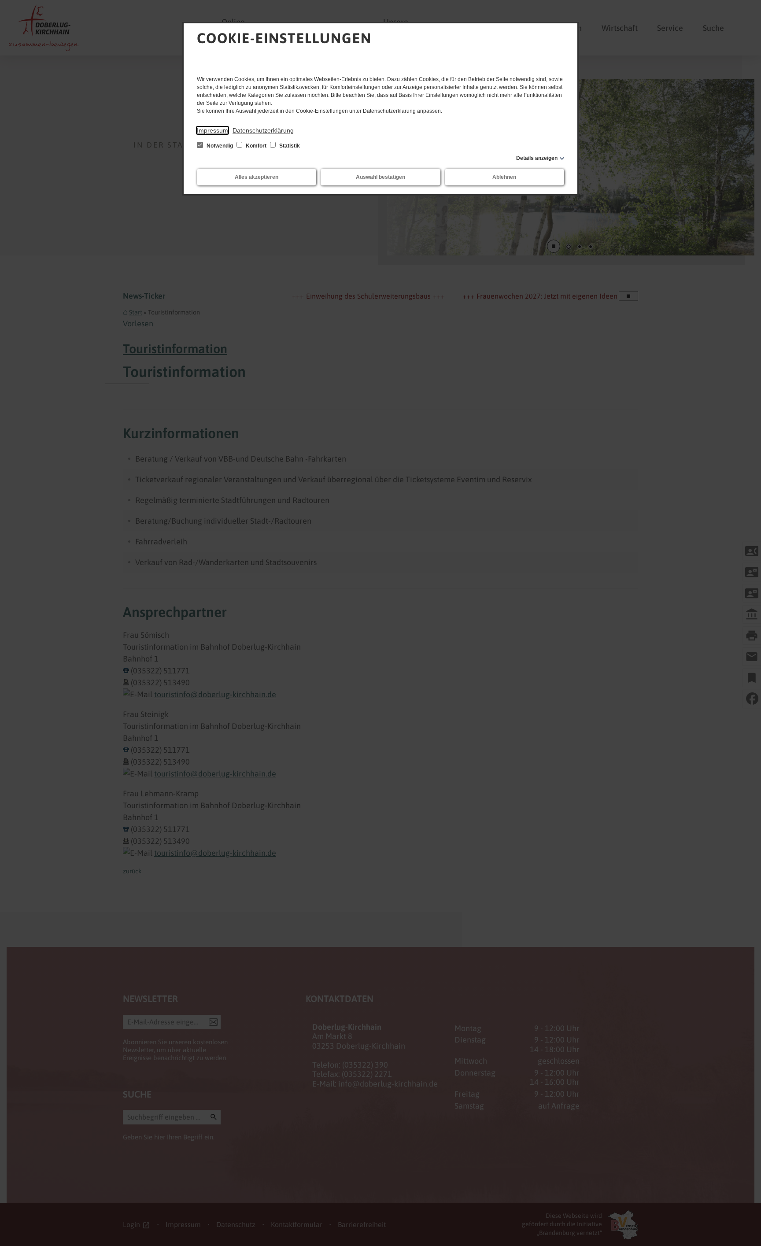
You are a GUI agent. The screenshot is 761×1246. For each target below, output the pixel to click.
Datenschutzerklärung (263, 130)
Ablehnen (504, 177)
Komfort (256, 146)
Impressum (212, 130)
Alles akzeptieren (256, 177)
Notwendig (219, 146)
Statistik (289, 146)
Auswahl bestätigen (380, 177)
